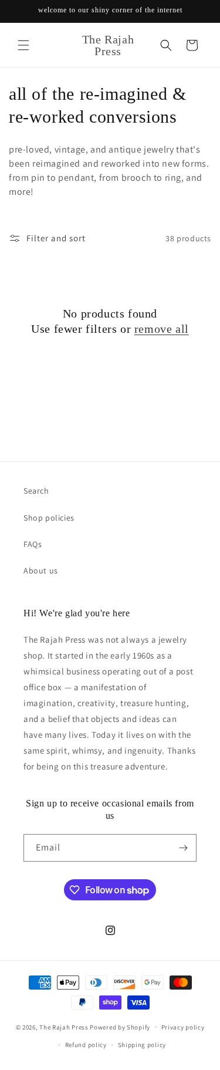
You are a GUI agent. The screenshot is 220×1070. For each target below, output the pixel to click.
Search (36, 490)
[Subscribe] (183, 848)
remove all (161, 328)
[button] (23, 45)
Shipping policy (142, 1045)
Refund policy (86, 1045)
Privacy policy (183, 1027)
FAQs (32, 544)
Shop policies (49, 517)
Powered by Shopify (120, 1026)
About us (40, 570)
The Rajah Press (64, 1026)
